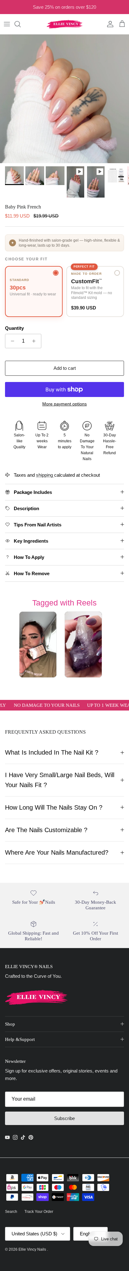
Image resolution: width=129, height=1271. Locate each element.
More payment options (64, 403)
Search (11, 1211)
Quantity (14, 328)
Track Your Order (38, 1211)
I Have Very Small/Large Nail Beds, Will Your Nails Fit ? (59, 779)
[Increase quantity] (35, 341)
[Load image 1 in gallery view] (64, 98)
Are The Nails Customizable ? (46, 829)
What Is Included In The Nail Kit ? (51, 752)
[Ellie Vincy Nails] (65, 24)
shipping (45, 475)
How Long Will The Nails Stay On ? (53, 807)
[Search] (21, 24)
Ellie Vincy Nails (32, 1249)
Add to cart (65, 368)
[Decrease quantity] (10, 341)
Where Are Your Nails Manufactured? (56, 852)
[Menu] (7, 24)
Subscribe (64, 1118)
